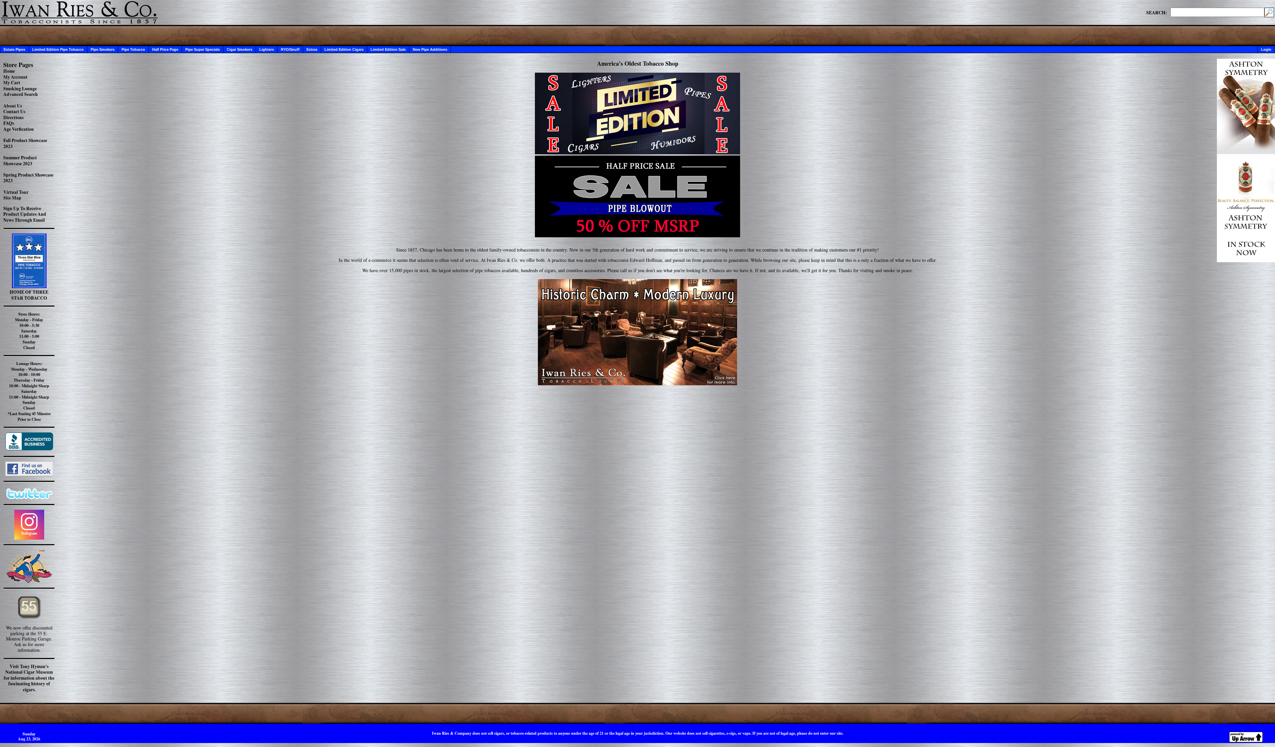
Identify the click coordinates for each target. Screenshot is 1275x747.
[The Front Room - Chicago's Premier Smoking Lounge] (637, 330)
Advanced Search (20, 94)
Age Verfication (18, 129)
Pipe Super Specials (202, 49)
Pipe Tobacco (133, 49)
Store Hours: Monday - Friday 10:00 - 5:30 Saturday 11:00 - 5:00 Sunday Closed (29, 330)
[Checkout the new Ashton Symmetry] (1246, 260)
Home (9, 71)
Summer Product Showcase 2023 (20, 160)
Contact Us (14, 111)
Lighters (266, 49)
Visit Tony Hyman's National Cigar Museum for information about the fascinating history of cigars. (29, 678)
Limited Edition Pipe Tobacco (58, 49)
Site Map (12, 197)
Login (1266, 49)
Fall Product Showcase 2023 (25, 143)
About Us (12, 106)
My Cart (11, 82)
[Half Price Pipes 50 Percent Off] (637, 196)
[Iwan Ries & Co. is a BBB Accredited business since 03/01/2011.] (29, 448)
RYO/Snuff (290, 49)
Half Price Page (165, 49)
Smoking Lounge (20, 88)
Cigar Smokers (239, 49)
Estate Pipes (14, 49)
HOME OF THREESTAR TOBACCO (29, 295)
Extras (311, 49)
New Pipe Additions (430, 49)
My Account (15, 77)
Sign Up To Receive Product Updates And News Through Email (24, 214)
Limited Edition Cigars (344, 49)
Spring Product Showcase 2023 (28, 178)
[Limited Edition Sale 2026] (637, 152)
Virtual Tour (16, 192)
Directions (13, 117)
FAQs (8, 123)
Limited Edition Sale (388, 49)
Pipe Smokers (103, 49)
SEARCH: (1156, 12)
